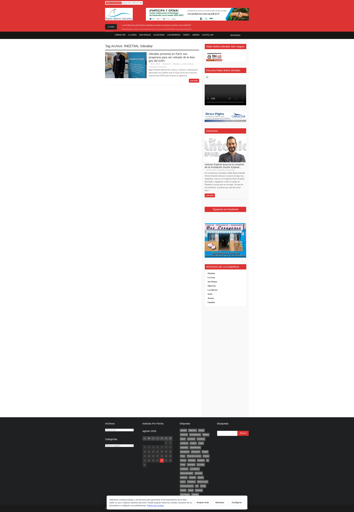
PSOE (203, 486)
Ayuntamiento (195, 435)
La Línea (183, 64)
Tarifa (210, 294)
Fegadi (205, 452)
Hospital (201, 460)
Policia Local (202, 482)
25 (149, 460)
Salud (190, 490)
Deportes (184, 447)
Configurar (237, 502)
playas (200, 477)
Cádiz (201, 443)
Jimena (211, 298)
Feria (183, 456)
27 (157, 460)
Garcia (183, 460)
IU (207, 460)
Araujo (201, 430)
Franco (206, 456)
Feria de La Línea (194, 456)
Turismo (195, 495)
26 (153, 460)
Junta (183, 465)
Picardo (192, 477)
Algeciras (212, 286)
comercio (184, 443)
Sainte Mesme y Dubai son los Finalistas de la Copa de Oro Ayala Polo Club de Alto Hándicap (156, 29)
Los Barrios (213, 290)
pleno (183, 482)
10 (145, 452)
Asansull (184, 435)
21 (162, 456)
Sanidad (199, 490)
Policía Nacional (187, 486)
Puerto (183, 490)
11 (149, 452)
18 (149, 456)
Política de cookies (155, 505)
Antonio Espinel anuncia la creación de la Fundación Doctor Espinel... (224, 166)
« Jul (144, 469)
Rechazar (219, 502)
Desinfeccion (195, 447)
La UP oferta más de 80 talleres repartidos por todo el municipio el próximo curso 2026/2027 (156, 25)
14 (162, 452)
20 (157, 456)
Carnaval (191, 439)
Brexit (183, 439)
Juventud (191, 465)
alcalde (183, 430)
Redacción (167, 64)
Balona (206, 435)
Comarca (200, 439)
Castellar (211, 302)
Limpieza (184, 469)
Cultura (193, 443)
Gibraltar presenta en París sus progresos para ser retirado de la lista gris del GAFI (172, 57)
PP (197, 486)
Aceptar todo (203, 502)
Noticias (191, 64)
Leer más (194, 81)
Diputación (185, 452)
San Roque (212, 282)
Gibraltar (146, 46)
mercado (198, 473)
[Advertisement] (225, 362)
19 (153, 456)
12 (153, 452)
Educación (196, 452)
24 (145, 460)
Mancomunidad (186, 473)
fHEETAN (131, 46)
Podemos (191, 482)
